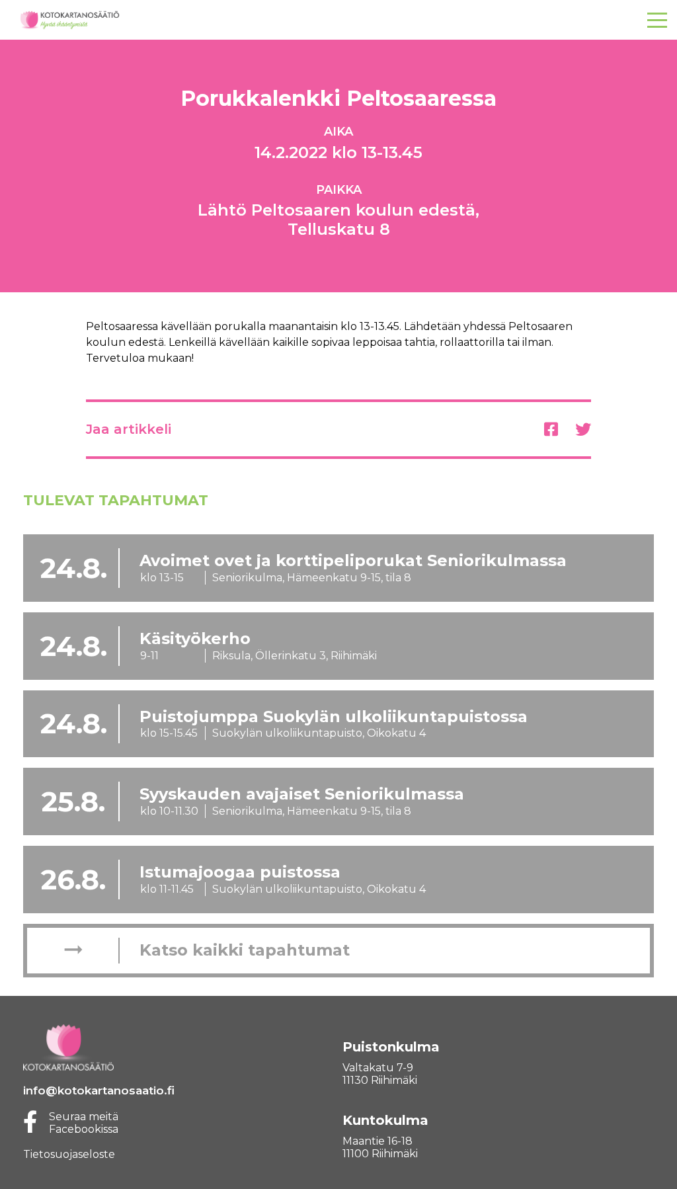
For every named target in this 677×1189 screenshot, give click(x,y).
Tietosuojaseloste (69, 1154)
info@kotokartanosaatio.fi (99, 1090)
